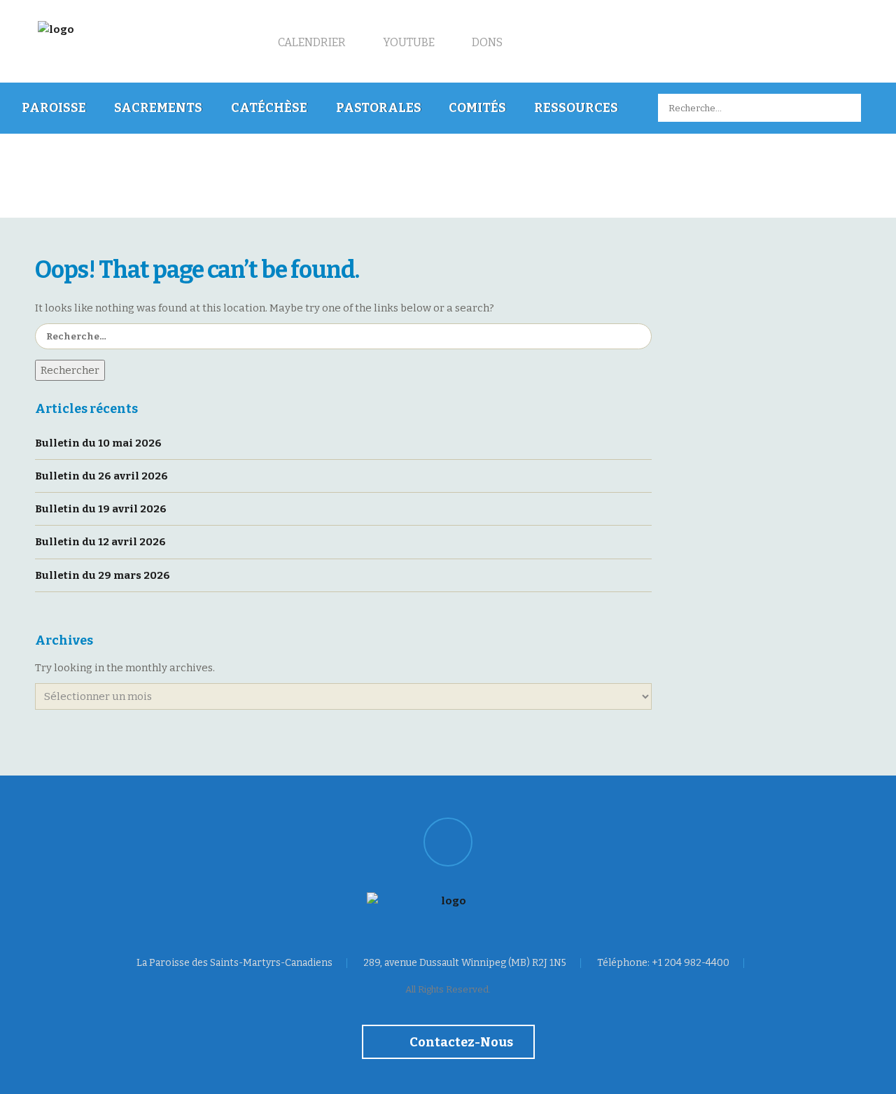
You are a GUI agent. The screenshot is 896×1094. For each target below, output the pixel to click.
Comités (477, 107)
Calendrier (311, 42)
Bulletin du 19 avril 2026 (101, 509)
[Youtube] (448, 842)
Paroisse (54, 107)
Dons (486, 42)
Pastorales (378, 107)
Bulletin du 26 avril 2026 (101, 476)
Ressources (576, 107)
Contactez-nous (460, 1042)
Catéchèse (269, 107)
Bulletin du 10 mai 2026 (98, 443)
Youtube (408, 42)
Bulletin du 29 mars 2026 (102, 575)
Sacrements (158, 107)
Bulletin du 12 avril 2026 (100, 541)
